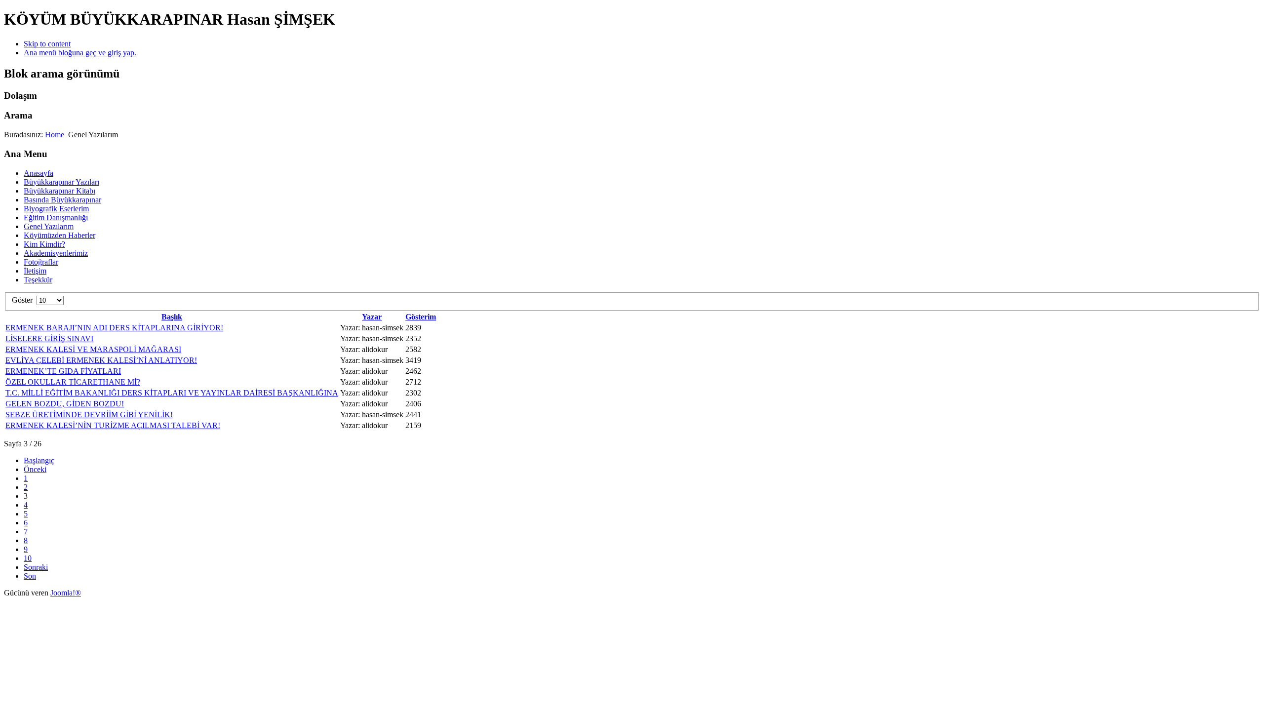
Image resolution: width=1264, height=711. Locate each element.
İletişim (35, 271)
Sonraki (36, 567)
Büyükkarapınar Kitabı (59, 191)
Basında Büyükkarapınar (62, 200)
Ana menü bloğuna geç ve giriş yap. (80, 52)
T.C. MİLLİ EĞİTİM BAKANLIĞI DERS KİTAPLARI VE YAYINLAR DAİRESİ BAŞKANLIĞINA (171, 393)
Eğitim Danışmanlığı (56, 217)
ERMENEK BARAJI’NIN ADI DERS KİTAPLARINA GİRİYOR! (114, 327)
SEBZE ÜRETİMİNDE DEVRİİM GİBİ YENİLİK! (89, 414)
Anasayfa (38, 173)
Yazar (372, 317)
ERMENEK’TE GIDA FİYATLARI (63, 371)
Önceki (35, 469)
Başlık (171, 317)
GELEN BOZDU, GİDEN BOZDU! (64, 403)
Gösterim (420, 317)
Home (54, 134)
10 (28, 558)
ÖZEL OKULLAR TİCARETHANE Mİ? (72, 382)
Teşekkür (38, 280)
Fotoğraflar (41, 262)
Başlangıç (39, 460)
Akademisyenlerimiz (56, 253)
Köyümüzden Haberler (59, 235)
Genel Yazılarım (49, 226)
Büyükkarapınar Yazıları (61, 182)
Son (30, 576)
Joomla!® (65, 593)
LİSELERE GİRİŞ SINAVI (49, 338)
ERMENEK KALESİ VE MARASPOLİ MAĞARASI (93, 349)
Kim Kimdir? (44, 244)
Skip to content (47, 44)
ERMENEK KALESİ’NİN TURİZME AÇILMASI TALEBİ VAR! (112, 425)
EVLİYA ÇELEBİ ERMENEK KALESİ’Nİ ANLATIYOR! (101, 360)
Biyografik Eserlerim (56, 208)
